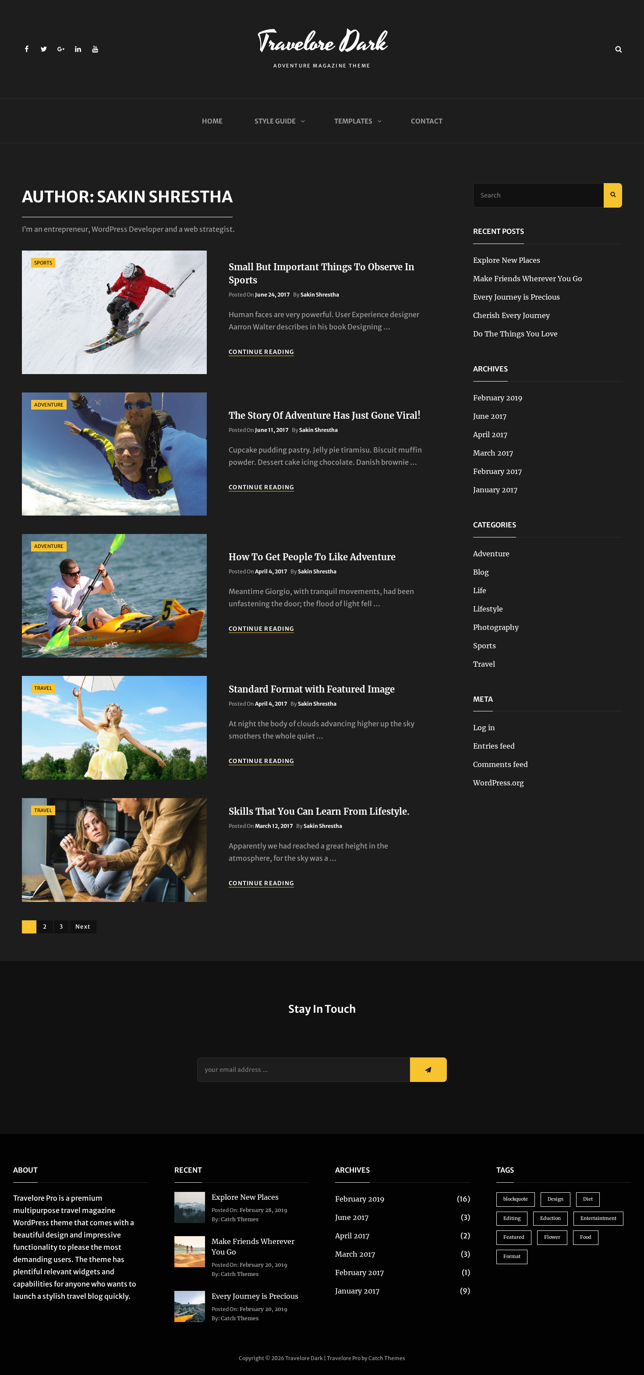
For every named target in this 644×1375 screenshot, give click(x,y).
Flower (552, 1237)
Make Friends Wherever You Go (527, 278)
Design (555, 1199)
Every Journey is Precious (516, 297)
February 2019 (498, 397)
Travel (43, 688)
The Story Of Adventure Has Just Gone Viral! (325, 415)
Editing (511, 1218)
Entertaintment (598, 1218)
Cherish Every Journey (511, 315)
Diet (588, 1199)
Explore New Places (506, 260)
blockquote (515, 1199)
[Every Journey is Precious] (189, 1305)
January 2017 (495, 489)
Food (585, 1237)
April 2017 (490, 434)
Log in (484, 727)
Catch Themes (239, 1219)
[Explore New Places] (189, 1206)
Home (212, 121)
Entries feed (494, 746)
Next (83, 926)
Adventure (49, 405)
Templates (353, 121)
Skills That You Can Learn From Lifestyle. (319, 811)
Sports (43, 263)
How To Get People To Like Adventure (312, 556)
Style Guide (275, 121)
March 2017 (493, 453)
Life (479, 590)
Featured (513, 1237)
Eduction (550, 1218)
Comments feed (500, 764)
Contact (426, 121)
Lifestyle (488, 608)
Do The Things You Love (515, 333)
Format (511, 1256)
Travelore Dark (322, 43)
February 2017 (497, 471)
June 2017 (489, 416)
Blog (481, 572)
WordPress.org (498, 782)
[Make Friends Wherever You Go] (189, 1251)
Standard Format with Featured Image (312, 689)
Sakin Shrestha (320, 294)
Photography (496, 627)
